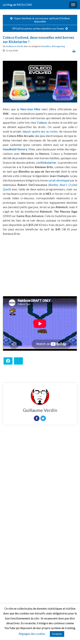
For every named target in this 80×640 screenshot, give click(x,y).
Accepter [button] (57, 633)
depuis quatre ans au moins (40, 131)
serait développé (59, 180)
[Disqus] (40, 478)
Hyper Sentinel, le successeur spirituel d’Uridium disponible (42, 20)
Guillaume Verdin (14, 46)
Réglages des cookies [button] (32, 633)
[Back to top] (71, 631)
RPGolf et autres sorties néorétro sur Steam (38, 28)
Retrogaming (58, 46)
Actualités (46, 46)
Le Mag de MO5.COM (17, 4)
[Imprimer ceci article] (74, 51)
